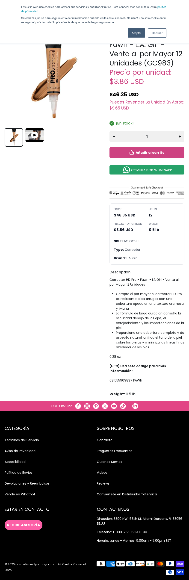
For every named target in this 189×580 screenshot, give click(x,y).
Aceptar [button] (136, 33)
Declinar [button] (157, 33)
